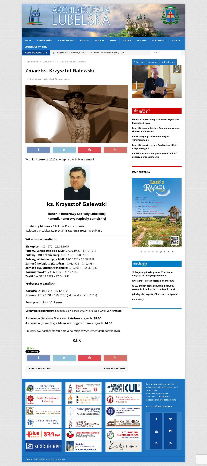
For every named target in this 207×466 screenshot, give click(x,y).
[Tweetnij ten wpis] (64, 150)
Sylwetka (138, 62)
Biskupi (84, 40)
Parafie (126, 40)
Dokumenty (159, 40)
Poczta (176, 40)
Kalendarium (168, 62)
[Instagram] (170, 431)
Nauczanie (152, 62)
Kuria (113, 40)
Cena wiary (138, 299)
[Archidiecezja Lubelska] (103, 20)
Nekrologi (48, 79)
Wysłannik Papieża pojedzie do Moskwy (153, 280)
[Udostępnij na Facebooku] (38, 150)
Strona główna (62, 79)
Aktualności (44, 40)
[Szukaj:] (166, 52)
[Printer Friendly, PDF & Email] (30, 348)
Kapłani (99, 40)
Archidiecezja (66, 40)
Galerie (141, 40)
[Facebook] (156, 419)
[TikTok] (156, 443)
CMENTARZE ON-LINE (36, 46)
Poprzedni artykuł (39, 368)
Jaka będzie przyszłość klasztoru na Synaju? (155, 294)
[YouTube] (156, 431)
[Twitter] (170, 419)
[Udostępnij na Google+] (115, 150)
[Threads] (170, 443)
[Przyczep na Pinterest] (89, 150)
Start (28, 40)
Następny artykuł (114, 368)
